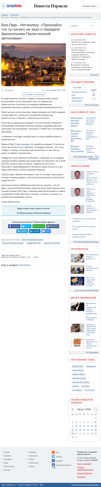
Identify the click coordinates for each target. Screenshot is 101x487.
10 (76, 426)
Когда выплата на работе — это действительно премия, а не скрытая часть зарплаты (92, 178)
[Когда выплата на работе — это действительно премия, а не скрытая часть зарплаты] (77, 178)
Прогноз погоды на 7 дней (79, 93)
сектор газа (89, 390)
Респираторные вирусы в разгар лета (92, 257)
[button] (11, 5)
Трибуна (32, 466)
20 (88, 430)
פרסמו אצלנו (81, 477)
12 (84, 426)
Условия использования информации (85, 485)
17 (76, 430)
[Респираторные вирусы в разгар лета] (77, 258)
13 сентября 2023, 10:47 (55, 90)
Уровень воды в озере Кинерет (77, 99)
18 (80, 430)
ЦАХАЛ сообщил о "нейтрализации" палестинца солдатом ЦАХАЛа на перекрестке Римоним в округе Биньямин (83, 54)
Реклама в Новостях (84, 473)
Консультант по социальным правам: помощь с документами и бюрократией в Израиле (91, 311)
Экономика (8, 459)
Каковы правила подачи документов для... (82, 235)
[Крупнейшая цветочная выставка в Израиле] (77, 122)
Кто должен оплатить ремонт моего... (84, 228)
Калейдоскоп (34, 463)
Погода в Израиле (91, 105)
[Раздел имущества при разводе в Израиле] (77, 209)
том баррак (76, 390)
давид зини (91, 366)
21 (92, 430)
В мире (31, 459)
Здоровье (32, 452)
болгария (85, 386)
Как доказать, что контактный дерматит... (84, 220)
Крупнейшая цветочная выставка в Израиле (91, 121)
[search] (92, 25)
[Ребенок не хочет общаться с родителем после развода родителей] (77, 195)
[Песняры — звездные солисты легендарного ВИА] (77, 136)
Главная (7, 452)
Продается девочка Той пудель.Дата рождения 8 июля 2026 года (91, 330)
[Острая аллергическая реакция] (77, 269)
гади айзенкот (78, 370)
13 (88, 426)
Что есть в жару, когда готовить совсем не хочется (90, 282)
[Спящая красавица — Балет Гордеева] (77, 149)
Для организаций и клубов (83, 156)
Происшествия (9, 466)
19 (84, 430)
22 (96, 430)
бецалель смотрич (52, 243)
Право (6, 463)
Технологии (33, 456)
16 (73, 430)
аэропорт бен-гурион (80, 382)
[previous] (72, 409)
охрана (75, 386)
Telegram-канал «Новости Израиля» (34, 213)
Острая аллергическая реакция (92, 268)
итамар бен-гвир (34, 243)
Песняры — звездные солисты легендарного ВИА (91, 135)
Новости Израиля (50, 5)
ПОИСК (74, 26)
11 (80, 426)
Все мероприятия (93, 158)
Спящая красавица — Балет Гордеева (91, 149)
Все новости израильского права (86, 242)
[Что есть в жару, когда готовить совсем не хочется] (77, 282)
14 (92, 426)
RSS (57, 452)
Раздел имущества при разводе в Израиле (91, 209)
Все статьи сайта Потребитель (86, 290)
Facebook (59, 461)
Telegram (59, 456)
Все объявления (92, 352)
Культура (7, 470)
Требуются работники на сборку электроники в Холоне (91, 344)
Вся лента (94, 75)
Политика (8, 90)
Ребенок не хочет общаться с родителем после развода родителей (90, 195)
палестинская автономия (32, 240)
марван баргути (78, 374)
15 (96, 426)
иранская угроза (78, 378)
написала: (25, 144)
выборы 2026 (77, 366)
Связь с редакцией (84, 464)
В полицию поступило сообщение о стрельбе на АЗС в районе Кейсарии (81, 67)
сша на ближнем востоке (12, 243)
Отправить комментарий (34, 94)
